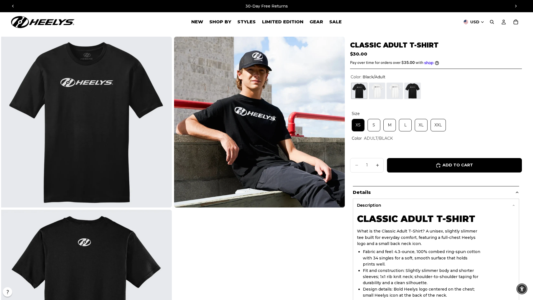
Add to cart (458, 165)
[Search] (492, 22)
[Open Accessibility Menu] (521, 288)
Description (369, 205)
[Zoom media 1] (86, 122)
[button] (7, 292)
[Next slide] (516, 6)
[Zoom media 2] (259, 122)
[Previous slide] (13, 6)
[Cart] (516, 22)
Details (362, 192)
